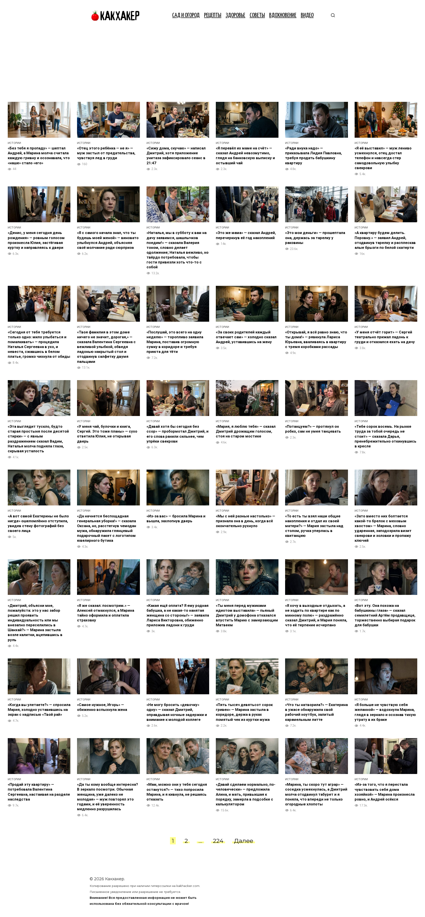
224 (218, 840)
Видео (307, 15)
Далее (243, 840)
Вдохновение (282, 15)
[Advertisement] (212, 64)
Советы (257, 15)
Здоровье (235, 15)
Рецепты (212, 15)
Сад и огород (186, 15)
